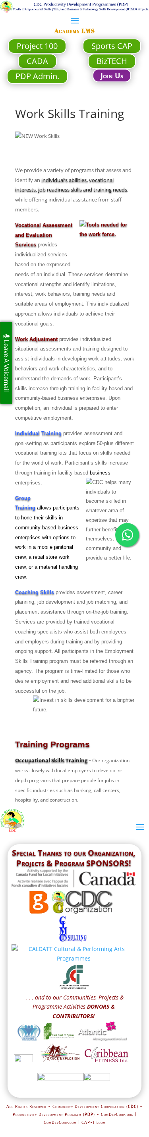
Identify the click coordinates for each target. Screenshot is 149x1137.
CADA (37, 61)
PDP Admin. (37, 76)
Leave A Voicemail (6, 365)
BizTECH (112, 61)
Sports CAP (111, 46)
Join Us (112, 75)
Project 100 (37, 46)
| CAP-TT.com (92, 1122)
